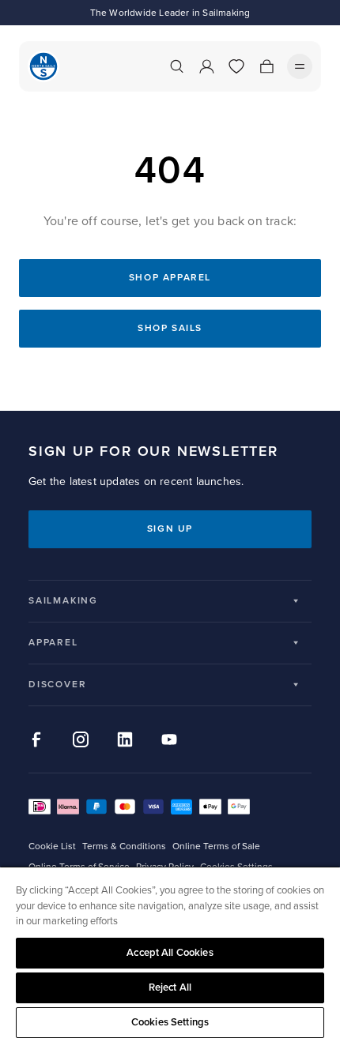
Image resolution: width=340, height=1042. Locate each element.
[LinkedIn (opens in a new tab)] (125, 739)
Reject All (170, 987)
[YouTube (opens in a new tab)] (169, 739)
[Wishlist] (236, 66)
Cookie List (52, 846)
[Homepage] (43, 66)
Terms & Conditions (124, 846)
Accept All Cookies (170, 952)
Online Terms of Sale (216, 846)
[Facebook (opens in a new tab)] (36, 739)
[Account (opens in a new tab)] (206, 66)
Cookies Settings (170, 1022)
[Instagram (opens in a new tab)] (81, 739)
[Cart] (266, 66)
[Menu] (299, 66)
